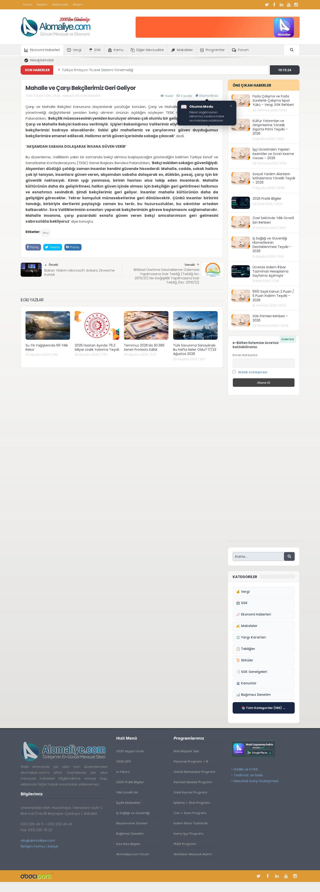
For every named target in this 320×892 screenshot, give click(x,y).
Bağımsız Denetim (130, 833)
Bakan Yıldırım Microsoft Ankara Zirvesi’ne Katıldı (79, 272)
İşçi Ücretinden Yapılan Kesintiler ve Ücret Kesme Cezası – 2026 (273, 153)
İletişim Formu (33, 846)
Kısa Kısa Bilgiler (128, 844)
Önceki (53, 265)
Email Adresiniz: (245, 355)
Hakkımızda (60, 5)
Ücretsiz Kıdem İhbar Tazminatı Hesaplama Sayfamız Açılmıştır (270, 271)
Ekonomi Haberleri (45, 50)
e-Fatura (123, 772)
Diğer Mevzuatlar (150, 50)
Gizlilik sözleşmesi (253, 372)
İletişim (78, 5)
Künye (53, 846)
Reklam (42, 5)
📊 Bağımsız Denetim (253, 695)
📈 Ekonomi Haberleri (253, 614)
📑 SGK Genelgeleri (251, 672)
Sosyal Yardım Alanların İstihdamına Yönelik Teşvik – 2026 (274, 178)
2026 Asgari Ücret (130, 751)
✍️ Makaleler (246, 626)
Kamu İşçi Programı (188, 833)
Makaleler (185, 50)
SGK (97, 50)
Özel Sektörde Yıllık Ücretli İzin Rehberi (273, 220)
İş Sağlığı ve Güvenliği (133, 813)
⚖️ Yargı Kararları (251, 637)
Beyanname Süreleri (132, 823)
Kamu (118, 50)
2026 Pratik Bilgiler (267, 198)
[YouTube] (288, 4)
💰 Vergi (242, 592)
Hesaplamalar (42, 60)
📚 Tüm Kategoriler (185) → (264, 708)
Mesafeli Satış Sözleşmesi (256, 780)
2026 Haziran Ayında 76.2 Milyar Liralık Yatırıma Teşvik (97, 347)
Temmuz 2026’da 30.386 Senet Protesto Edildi (144, 347)
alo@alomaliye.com (38, 840)
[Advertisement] (263, 470)
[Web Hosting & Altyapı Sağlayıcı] (37, 876)
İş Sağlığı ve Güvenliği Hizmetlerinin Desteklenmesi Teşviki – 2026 (272, 245)
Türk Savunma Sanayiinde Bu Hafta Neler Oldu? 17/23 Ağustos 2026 (194, 349)
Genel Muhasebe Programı (194, 772)
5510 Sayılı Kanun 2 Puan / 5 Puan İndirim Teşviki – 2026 (273, 295)
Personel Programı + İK (191, 761)
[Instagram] (296, 4)
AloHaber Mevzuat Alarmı (193, 854)
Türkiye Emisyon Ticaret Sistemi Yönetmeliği (97, 70)
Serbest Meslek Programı (193, 782)
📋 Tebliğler (245, 649)
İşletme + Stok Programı (192, 802)
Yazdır (169, 96)
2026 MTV (123, 761)
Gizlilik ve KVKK (246, 769)
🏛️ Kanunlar (246, 683)
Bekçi (46, 233)
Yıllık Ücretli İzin (127, 792)
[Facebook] (274, 4)
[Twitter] (267, 4)
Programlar (215, 50)
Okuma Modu (208, 96)
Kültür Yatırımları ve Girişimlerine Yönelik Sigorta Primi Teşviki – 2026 (270, 127)
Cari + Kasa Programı (190, 813)
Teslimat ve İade (248, 775)
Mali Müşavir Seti (186, 751)
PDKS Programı (185, 844)
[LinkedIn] (281, 4)
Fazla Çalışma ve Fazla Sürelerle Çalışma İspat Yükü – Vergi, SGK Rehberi (273, 100)
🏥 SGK (242, 603)
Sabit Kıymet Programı (190, 792)
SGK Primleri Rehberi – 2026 (270, 318)
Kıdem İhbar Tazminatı (191, 823)
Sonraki (190, 265)
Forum (27, 5)
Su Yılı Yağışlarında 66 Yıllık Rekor (47, 347)
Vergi (77, 50)
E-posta (186, 96)
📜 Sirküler (244, 660)
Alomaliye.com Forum (132, 854)
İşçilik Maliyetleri (128, 802)
